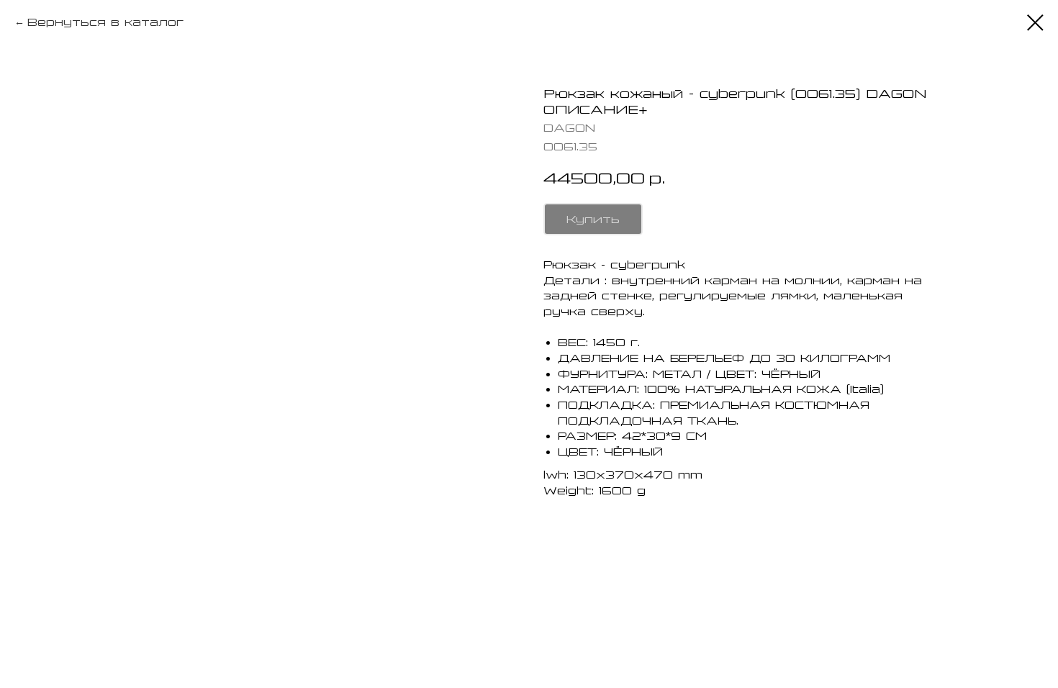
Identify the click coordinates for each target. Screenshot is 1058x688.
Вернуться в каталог (105, 22)
